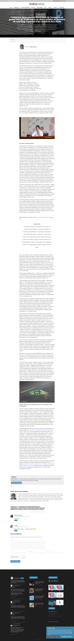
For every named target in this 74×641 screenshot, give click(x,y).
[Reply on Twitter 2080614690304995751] (11, 610)
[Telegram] (55, 581)
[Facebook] (49, 581)
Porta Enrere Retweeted (17, 600)
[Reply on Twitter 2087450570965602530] (11, 597)
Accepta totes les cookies (53, 636)
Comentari (11, 539)
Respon (16, 520)
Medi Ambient (40, 7)
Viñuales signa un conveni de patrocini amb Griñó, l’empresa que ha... (39, 589)
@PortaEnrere (13, 629)
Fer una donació (16, 482)
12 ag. (19, 585)
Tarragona (16, 7)
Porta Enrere (15, 585)
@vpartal (21, 593)
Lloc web (48, 551)
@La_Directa (17, 593)
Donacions (61, 7)
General (39, 14)
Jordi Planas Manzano (18, 515)
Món (45, 7)
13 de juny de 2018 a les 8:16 (21, 526)
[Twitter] (52, 581)
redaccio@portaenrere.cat (52, 611)
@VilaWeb (16, 594)
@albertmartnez (15, 592)
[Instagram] (57, 581)
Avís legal (50, 621)
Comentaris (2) (14, 41)
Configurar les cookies (67, 636)
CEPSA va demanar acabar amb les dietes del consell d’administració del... (39, 597)
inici (11, 7)
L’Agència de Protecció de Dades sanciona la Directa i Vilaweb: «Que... (39, 582)
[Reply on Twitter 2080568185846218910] (11, 634)
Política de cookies (55, 621)
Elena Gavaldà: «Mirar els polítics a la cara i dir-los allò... (39, 604)
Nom (11, 551)
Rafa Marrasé (33, 47)
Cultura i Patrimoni (25, 7)
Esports (33, 7)
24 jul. (19, 601)
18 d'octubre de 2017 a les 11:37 (21, 516)
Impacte (55, 7)
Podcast (50, 7)
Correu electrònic (31, 551)
